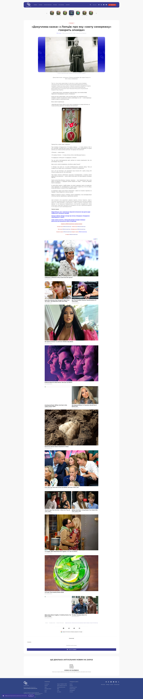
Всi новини (71, 23)
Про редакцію (72, 690)
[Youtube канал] (106, 5)
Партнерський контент (61, 687)
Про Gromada (61, 4)
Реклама (46, 685)
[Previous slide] (46, 13)
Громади (55, 4)
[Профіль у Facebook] (104, 5)
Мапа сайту (103, 684)
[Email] (79, 628)
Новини (35, 4)
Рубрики (40, 4)
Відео (58, 688)
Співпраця (107, 684)
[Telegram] (69, 628)
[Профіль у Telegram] (98, 5)
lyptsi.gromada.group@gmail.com (30, 688)
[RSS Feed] (118, 682)
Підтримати (113, 4)
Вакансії (111, 684)
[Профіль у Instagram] (101, 5)
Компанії (71, 685)
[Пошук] (90, 5)
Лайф (45, 687)
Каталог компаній (47, 4)
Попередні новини (48, 688)
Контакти (68, 4)
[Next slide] (96, 13)
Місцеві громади (72, 688)
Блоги (46, 690)
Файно (31, 695)
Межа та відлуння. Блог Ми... (62, 685)
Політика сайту (116, 684)
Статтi (58, 690)
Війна (46, 691)
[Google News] (116, 682)
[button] (63, 628)
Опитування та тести (73, 687)
